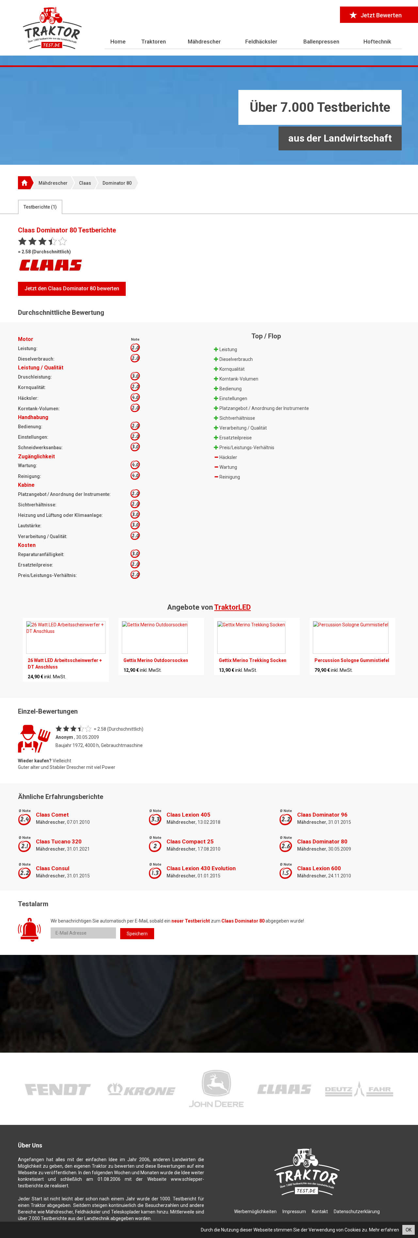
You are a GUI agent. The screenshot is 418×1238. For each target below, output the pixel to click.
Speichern (137, 933)
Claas (85, 183)
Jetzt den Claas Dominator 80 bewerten (71, 288)
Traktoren (153, 41)
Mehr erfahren (384, 1229)
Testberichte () (40, 207)
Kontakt (320, 1211)
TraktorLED (232, 607)
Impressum (294, 1211)
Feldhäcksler (261, 41)
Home (118, 41)
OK (408, 1229)
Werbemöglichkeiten (255, 1211)
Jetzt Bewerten (381, 15)
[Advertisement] (209, 116)
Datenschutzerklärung (357, 1211)
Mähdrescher (204, 41)
